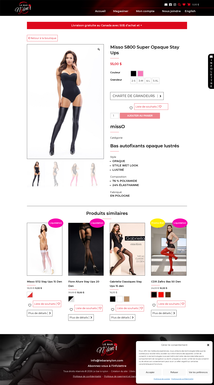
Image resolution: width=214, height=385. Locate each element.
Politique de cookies (162, 379)
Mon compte (145, 11)
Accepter (150, 372)
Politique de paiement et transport (122, 376)
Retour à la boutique (43, 38)
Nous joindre (171, 11)
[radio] (133, 74)
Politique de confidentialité (182, 379)
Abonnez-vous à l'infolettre (107, 366)
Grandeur (116, 79)
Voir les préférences (198, 372)
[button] (208, 345)
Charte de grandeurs (134, 96)
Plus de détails (37, 313)
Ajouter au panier (140, 115)
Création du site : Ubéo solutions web (131, 371)
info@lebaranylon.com (107, 360)
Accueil (100, 11)
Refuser (174, 372)
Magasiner (120, 11)
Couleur (115, 72)
